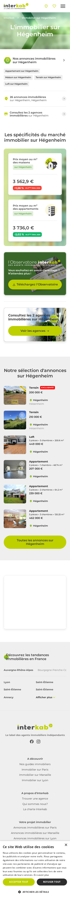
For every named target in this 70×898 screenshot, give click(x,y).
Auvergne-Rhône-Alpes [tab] (18, 670)
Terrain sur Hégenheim (48, 77)
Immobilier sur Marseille (35, 774)
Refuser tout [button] (52, 881)
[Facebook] (32, 741)
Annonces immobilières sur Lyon (35, 838)
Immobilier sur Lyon (35, 780)
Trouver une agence (35, 798)
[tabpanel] (35, 690)
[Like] (22, 390)
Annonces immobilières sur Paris (35, 827)
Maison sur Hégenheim (18, 77)
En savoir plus (41, 875)
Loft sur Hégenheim (16, 83)
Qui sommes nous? (35, 804)
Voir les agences (33, 331)
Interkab (9, 17)
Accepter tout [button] (18, 881)
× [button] (65, 845)
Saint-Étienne (44, 682)
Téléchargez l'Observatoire (37, 284)
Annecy (8, 697)
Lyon (7, 682)
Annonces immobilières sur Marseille (35, 833)
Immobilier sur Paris (35, 769)
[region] (35, 603)
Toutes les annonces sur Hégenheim (35, 542)
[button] (35, 892)
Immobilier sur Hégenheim (39, 17)
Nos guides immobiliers (35, 764)
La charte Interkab (35, 809)
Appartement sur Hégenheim (21, 71)
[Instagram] (38, 741)
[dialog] (35, 869)
